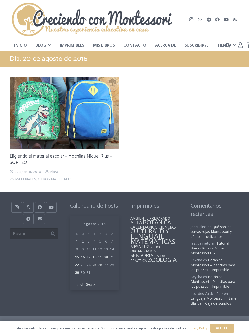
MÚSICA (155, 247)
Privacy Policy (198, 328)
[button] (48, 45)
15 (77, 257)
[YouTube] (226, 19)
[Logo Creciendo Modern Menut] (92, 19)
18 (94, 257)
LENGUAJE (147, 236)
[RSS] (235, 19)
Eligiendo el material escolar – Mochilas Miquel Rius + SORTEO (61, 160)
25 (94, 264)
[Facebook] (217, 19)
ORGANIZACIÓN (143, 251)
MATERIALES (25, 179)
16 (83, 257)
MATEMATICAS (152, 241)
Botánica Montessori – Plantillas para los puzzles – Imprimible (213, 265)
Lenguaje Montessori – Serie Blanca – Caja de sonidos (213, 301)
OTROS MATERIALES (55, 179)
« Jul (80, 284)
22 (77, 264)
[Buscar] (52, 233)
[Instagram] (191, 19)
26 (100, 264)
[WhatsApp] (200, 19)
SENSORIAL (143, 255)
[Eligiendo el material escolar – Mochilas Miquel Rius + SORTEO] (64, 80)
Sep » (90, 284)
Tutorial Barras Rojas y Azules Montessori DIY (210, 248)
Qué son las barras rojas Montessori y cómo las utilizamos (211, 231)
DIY (164, 231)
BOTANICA (157, 222)
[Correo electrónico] (40, 219)
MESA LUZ (139, 246)
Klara (54, 171)
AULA (136, 222)
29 (77, 272)
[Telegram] (208, 19)
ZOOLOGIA (162, 260)
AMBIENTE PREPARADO (150, 218)
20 (106, 257)
